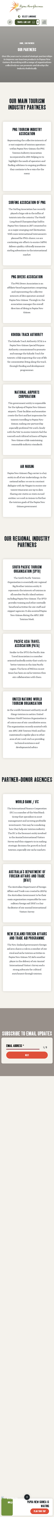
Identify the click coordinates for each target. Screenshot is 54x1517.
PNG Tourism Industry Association (27, 131)
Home (21, 43)
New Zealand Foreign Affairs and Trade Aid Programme (27, 936)
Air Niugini (27, 466)
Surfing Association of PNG (27, 202)
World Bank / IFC (27, 801)
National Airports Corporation (27, 394)
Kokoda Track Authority (27, 334)
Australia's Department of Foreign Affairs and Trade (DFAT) (27, 876)
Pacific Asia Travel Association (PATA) (27, 643)
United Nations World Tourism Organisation (27, 701)
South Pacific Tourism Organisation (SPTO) (27, 569)
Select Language (29, 16)
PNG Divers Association (27, 276)
